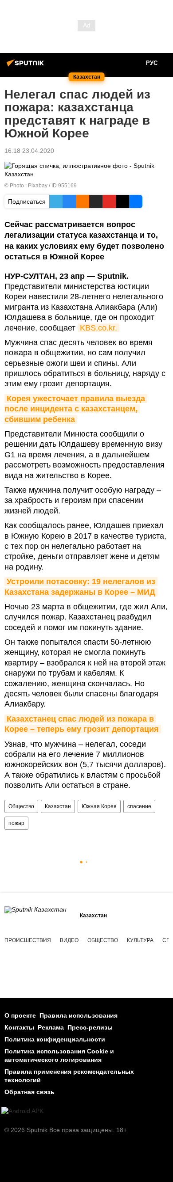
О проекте (20, 1015)
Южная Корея (99, 806)
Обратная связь (29, 1091)
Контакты (19, 1027)
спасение (139, 806)
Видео (69, 940)
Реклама (51, 1027)
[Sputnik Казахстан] (26, 66)
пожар (16, 823)
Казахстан (58, 806)
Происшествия (27, 940)
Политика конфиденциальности (54, 1039)
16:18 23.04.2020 (29, 150)
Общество (21, 806)
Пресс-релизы (90, 1027)
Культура (140, 940)
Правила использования (78, 1015)
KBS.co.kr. (98, 327)
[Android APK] (22, 1111)
